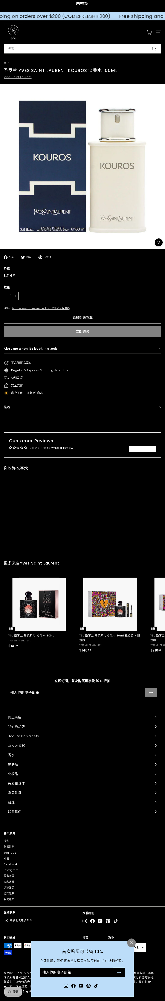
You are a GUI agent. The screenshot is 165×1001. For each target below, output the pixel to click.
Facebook (10, 864)
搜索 (6, 841)
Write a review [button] (142, 449)
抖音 (6, 858)
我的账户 (9, 899)
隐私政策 (9, 882)
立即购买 (82, 331)
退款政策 (9, 893)
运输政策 (9, 888)
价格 (7, 268)
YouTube (10, 853)
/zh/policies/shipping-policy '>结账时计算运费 (41, 308)
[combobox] (82, 48)
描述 (7, 407)
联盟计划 (9, 846)
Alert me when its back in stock (30, 348)
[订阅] (119, 972)
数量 (7, 287)
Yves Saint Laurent (18, 77)
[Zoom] (159, 242)
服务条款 (9, 876)
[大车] (149, 32)
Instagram (11, 870)
